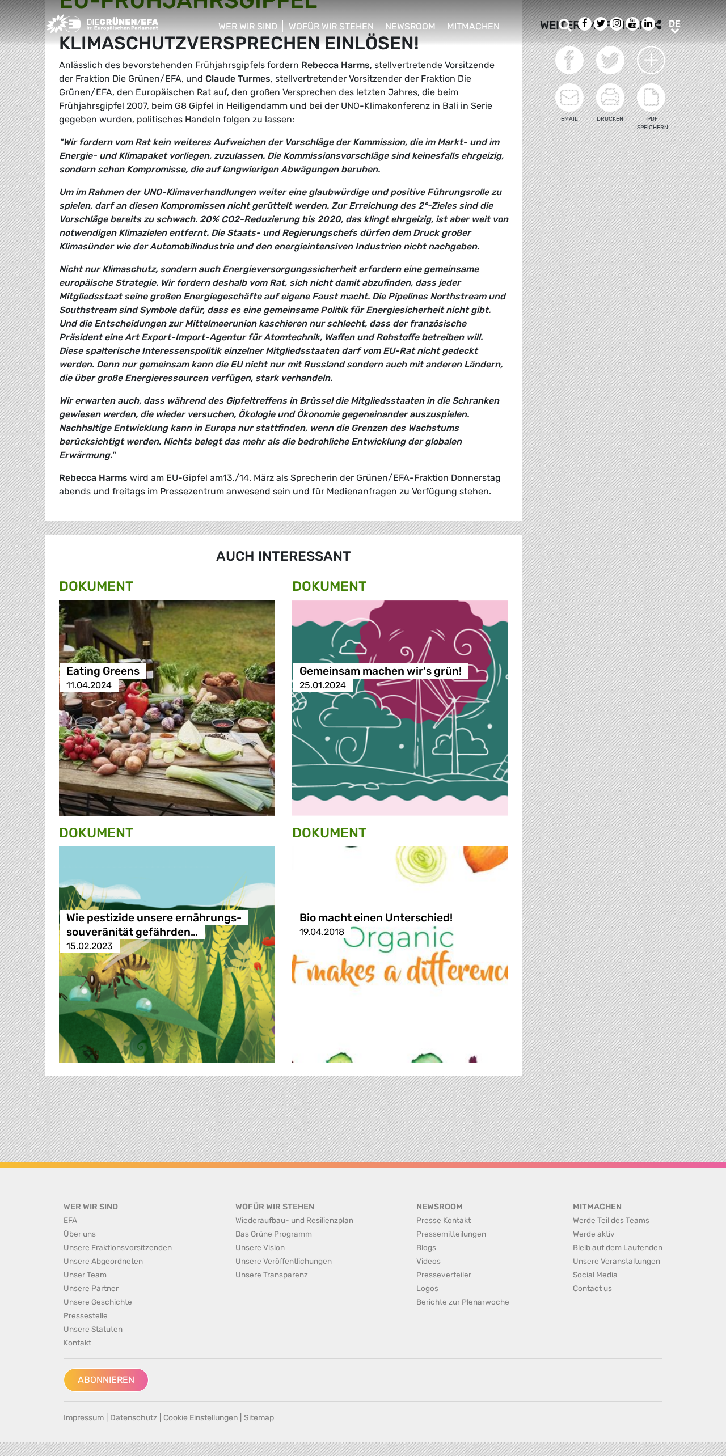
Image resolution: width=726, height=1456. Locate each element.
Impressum (84, 1418)
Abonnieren (106, 1379)
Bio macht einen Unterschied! (376, 917)
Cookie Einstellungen (200, 1418)
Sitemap (259, 1418)
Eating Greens (103, 671)
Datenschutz (133, 1418)
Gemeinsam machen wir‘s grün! (380, 671)
